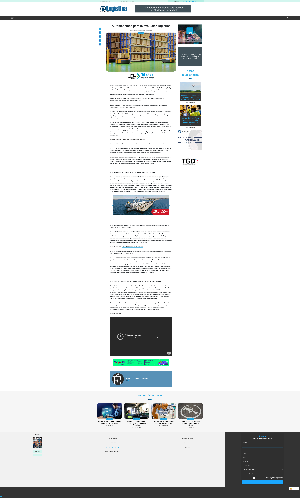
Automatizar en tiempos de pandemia (132, 246)
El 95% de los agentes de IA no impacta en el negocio (109, 422)
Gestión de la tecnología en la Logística (133, 139)
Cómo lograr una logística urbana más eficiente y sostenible (190, 423)
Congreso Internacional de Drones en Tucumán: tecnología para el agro (190, 97)
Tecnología (109, 419)
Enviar (262, 482)
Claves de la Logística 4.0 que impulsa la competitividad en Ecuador (190, 121)
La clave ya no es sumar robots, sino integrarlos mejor (163, 422)
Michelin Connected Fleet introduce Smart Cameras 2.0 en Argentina (137, 423)
